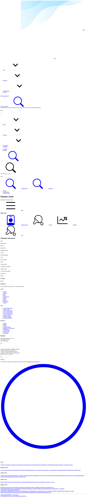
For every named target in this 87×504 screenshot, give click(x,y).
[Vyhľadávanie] (18, 106)
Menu (22, 210)
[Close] (1, 113)
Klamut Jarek (6, 192)
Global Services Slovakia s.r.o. (34, 361)
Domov (5, 190)
